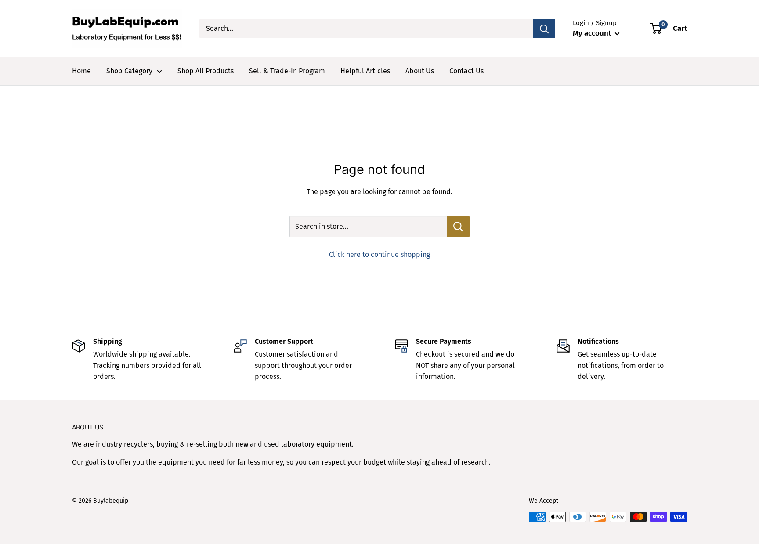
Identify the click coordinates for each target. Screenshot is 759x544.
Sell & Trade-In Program (287, 71)
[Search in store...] (458, 226)
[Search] (544, 28)
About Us (419, 71)
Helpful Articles (365, 71)
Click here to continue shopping (379, 254)
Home (81, 71)
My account (593, 33)
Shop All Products (205, 71)
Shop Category (129, 71)
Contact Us (466, 71)
